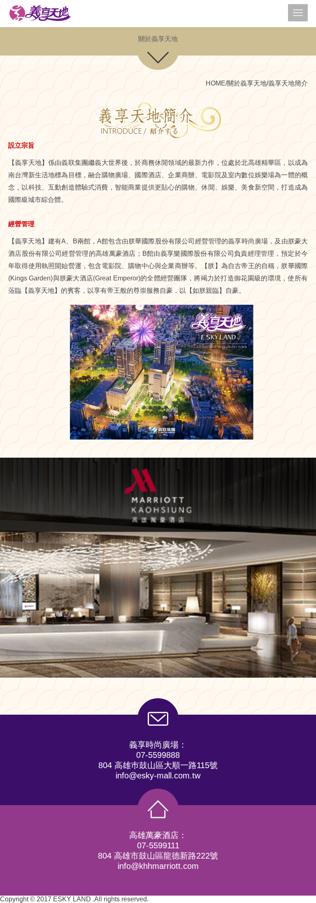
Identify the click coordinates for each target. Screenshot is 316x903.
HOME (215, 83)
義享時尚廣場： (158, 744)
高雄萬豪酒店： (158, 835)
